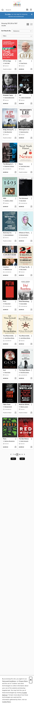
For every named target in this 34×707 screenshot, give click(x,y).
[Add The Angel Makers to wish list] (31, 378)
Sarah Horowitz (24, 441)
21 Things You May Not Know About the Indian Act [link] (25, 267)
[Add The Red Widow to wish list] (31, 447)
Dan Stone (23, 200)
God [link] (4, 370)
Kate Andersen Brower (10, 97)
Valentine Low (8, 269)
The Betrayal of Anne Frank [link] (9, 164)
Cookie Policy (6, 702)
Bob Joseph (23, 269)
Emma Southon (24, 235)
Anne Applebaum (9, 235)
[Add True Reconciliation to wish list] (15, 344)
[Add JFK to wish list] (31, 104)
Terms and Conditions (9, 681)
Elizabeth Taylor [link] (8, 95)
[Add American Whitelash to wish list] (31, 413)
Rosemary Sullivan (9, 166)
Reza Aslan (7, 372)
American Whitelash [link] (25, 404)
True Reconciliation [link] (9, 336)
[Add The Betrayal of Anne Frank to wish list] (15, 172)
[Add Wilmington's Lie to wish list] (31, 138)
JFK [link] (20, 95)
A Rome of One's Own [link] (25, 233)
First (13, 459)
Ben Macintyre (8, 132)
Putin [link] (4, 301)
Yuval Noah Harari (25, 166)
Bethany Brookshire (10, 441)
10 (19, 455)
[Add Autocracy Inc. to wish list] (15, 241)
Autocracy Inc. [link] (7, 233)
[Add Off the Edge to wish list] (15, 69)
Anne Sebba (23, 303)
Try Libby (8, 14)
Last (22, 459)
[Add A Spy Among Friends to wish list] (15, 138)
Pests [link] (4, 439)
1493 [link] (4, 198)
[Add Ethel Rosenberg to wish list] (31, 310)
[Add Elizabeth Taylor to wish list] (15, 104)
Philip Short (7, 303)
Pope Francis (23, 63)
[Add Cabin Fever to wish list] (15, 413)
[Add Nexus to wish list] (31, 172)
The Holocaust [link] (23, 198)
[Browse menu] (31, 10)
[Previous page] (11, 455)
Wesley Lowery (24, 407)
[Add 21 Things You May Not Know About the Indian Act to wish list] (31, 275)
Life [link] (20, 61)
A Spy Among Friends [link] (9, 130)
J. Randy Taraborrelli (25, 97)
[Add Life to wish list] (31, 69)
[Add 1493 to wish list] (15, 207)
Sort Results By (6, 31)
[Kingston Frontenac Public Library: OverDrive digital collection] (17, 4)
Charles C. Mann (9, 200)
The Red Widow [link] (24, 439)
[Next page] (24, 455)
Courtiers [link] (6, 267)
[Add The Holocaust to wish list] (31, 207)
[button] (28, 25)
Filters (4, 36)
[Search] (2, 9)
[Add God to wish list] (15, 378)
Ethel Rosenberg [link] (24, 301)
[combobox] (13, 10)
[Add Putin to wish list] (15, 310)
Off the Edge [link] (7, 61)
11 (22, 455)
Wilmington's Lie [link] (24, 130)
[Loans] (27, 10)
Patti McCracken (24, 372)
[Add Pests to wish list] (15, 447)
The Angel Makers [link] (24, 370)
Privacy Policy (23, 681)
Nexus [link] (21, 164)
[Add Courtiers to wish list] (15, 275)
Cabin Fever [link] (6, 404)
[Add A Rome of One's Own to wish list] (31, 241)
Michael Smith (8, 407)
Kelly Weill (7, 63)
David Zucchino (24, 132)
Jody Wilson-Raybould (10, 338)
